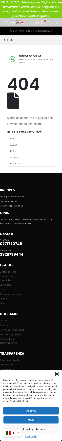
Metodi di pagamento (10, 334)
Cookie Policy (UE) (9, 369)
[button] (57, 373)
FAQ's (13, 151)
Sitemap (14, 157)
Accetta (31, 410)
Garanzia (4, 325)
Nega (31, 419)
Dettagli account (8, 272)
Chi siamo (4, 320)
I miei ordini (5, 280)
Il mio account (6, 276)
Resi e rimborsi (7, 339)
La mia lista (5, 285)
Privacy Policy (31, 436)
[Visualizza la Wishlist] (49, 22)
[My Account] (37, 22)
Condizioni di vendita (10, 360)
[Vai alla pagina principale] (4, 40)
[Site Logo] (17, 22)
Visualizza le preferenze (31, 429)
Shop (2, 303)
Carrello (3, 289)
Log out (3, 298)
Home (13, 139)
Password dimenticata (10, 294)
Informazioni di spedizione (13, 330)
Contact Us (15, 163)
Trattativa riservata (8, 343)
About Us (14, 145)
